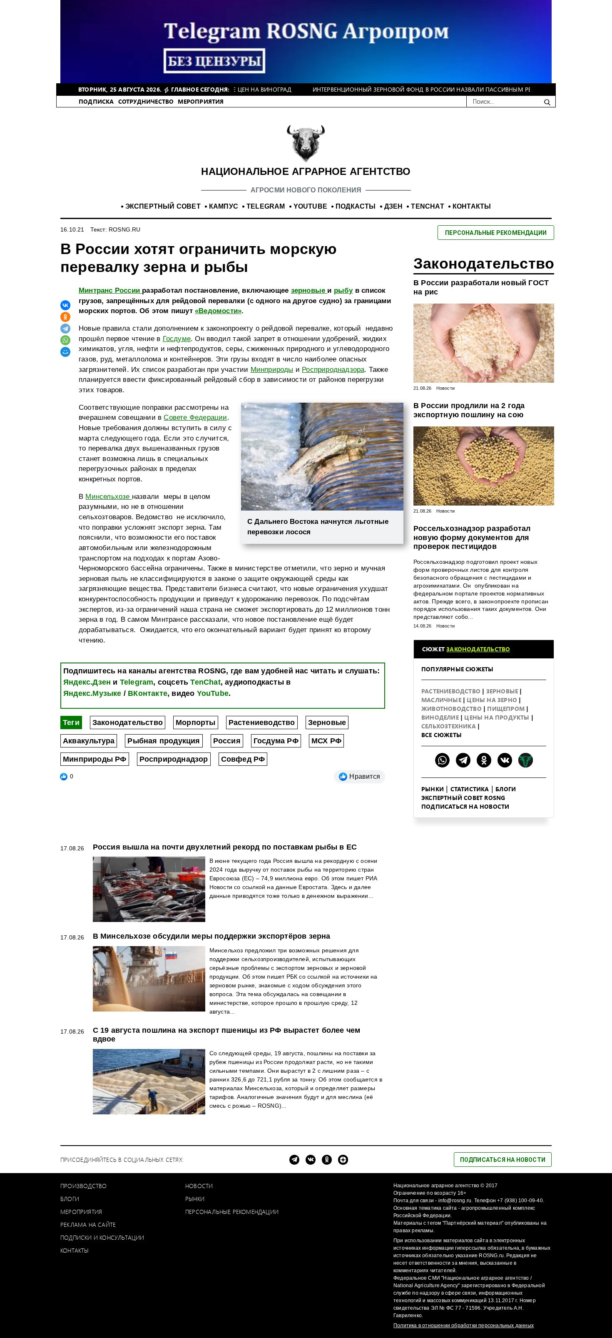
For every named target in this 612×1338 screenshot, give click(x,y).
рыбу (343, 290)
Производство (83, 1186)
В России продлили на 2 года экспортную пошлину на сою (469, 410)
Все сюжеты (441, 735)
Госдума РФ (276, 741)
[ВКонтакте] (65, 305)
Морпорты (196, 722)
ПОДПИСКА (96, 101)
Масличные (442, 700)
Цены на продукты (497, 717)
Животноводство (452, 709)
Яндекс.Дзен (87, 682)
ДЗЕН (393, 206)
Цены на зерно (493, 700)
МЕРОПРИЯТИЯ (201, 101)
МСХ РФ (326, 741)
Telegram (137, 682)
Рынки (432, 789)
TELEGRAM (265, 206)
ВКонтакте (147, 693)
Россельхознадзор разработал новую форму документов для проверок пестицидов (471, 537)
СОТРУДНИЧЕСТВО (146, 101)
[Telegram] (65, 329)
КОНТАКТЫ (472, 206)
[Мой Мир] (65, 352)
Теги (71, 722)
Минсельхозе (108, 497)
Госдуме (177, 339)
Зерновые (327, 722)
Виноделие (440, 717)
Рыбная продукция (163, 741)
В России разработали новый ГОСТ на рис (481, 287)
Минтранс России (110, 290)
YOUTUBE (310, 206)
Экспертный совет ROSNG (463, 798)
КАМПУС (223, 206)
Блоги (505, 789)
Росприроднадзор (173, 759)
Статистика (469, 789)
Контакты (74, 1250)
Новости (445, 388)
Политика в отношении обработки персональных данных (463, 1325)
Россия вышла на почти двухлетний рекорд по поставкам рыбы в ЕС (225, 847)
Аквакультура (88, 741)
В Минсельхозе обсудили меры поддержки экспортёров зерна (212, 936)
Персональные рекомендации (232, 1212)
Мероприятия (81, 1212)
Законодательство (127, 722)
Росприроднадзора (333, 370)
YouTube (213, 693)
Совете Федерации (195, 417)
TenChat (205, 682)
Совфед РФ (243, 759)
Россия (227, 741)
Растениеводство (262, 722)
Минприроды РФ (95, 759)
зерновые (309, 290)
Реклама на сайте (88, 1224)
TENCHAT (427, 206)
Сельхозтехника (449, 726)
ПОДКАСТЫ (356, 206)
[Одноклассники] (65, 317)
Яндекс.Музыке (92, 693)
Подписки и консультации (102, 1237)
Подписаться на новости (465, 806)
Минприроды (272, 370)
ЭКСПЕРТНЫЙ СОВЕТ (163, 206)
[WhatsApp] (65, 340)
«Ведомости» (218, 311)
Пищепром (506, 709)
